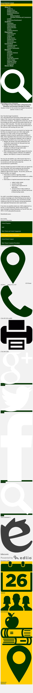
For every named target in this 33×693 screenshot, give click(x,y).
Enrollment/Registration (13, 13)
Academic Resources (12, 30)
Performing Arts (11, 46)
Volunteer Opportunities (13, 48)
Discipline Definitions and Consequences (20, 17)
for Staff (9, 55)
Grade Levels (10, 35)
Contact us (11, 68)
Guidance (9, 36)
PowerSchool (10, 64)
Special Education (11, 27)
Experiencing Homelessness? (14, 20)
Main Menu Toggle (5, 4)
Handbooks (10, 14)
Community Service (12, 45)
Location (9, 18)
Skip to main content (6, 1)
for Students (10, 57)
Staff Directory (4, 68)
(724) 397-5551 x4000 (6, 318)
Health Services (11, 37)
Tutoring (9, 29)
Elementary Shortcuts (12, 52)
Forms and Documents (13, 58)
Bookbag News (11, 10)
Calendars (9, 51)
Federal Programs (11, 24)
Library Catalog (11, 60)
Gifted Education (11, 26)
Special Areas (10, 40)
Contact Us (10, 8)
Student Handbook (15, 15)
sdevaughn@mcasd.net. (14, 211)
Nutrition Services (11, 39)
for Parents (9, 54)
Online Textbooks (11, 62)
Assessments (10, 23)
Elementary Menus (12, 61)
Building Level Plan (12, 11)
